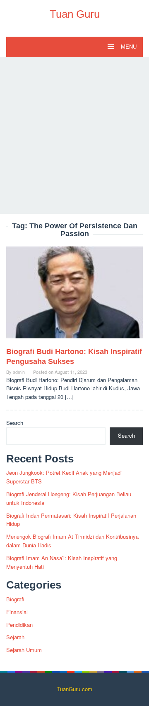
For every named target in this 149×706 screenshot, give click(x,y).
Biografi (15, 599)
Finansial (17, 612)
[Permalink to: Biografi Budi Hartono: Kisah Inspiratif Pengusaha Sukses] (74, 296)
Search (14, 423)
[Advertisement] (74, 135)
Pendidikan (19, 625)
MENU (128, 47)
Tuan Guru (75, 14)
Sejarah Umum (24, 650)
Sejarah (15, 637)
